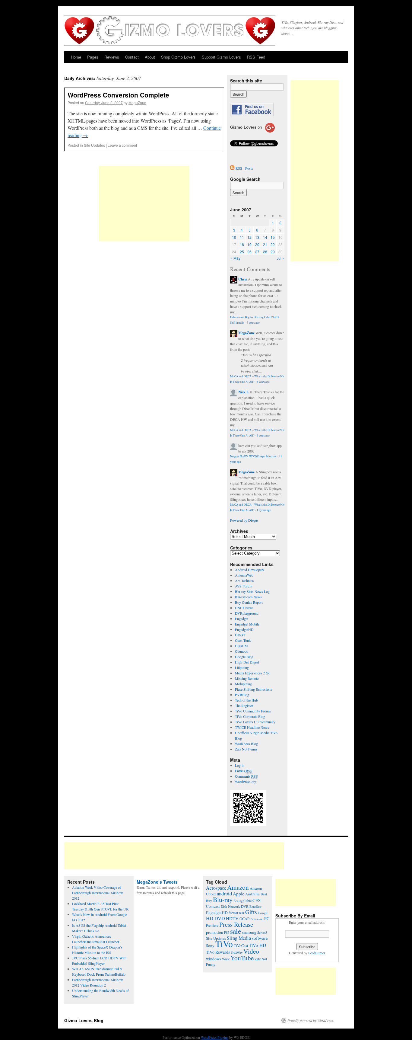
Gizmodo (241, 651)
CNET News (244, 607)
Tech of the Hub (246, 700)
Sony (210, 945)
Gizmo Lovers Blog (83, 1020)
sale (235, 931)
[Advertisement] (144, 203)
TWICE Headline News (252, 727)
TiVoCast (241, 945)
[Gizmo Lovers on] (252, 132)
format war (236, 912)
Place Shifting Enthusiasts (253, 689)
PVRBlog (242, 694)
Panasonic (256, 919)
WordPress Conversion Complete (118, 94)
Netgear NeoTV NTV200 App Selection (253, 456)
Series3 (262, 932)
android (224, 893)
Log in (239, 765)
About (150, 57)
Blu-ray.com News (248, 596)
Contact (132, 57)
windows (213, 959)
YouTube (242, 958)
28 (265, 251)
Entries (243, 770)
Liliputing (242, 667)
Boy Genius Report (249, 602)
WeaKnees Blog (246, 743)
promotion (214, 932)
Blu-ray (223, 899)
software (260, 938)
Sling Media (239, 938)
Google (263, 912)
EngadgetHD (244, 629)
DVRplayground (246, 613)
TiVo (224, 943)
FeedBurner (316, 952)
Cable (247, 900)
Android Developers (249, 569)
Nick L (243, 392)
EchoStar (255, 906)
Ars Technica (244, 580)
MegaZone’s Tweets (157, 882)
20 (257, 244)
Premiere (212, 925)
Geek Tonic (243, 640)
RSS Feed (256, 57)
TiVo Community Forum (253, 711)
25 (242, 251)
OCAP (244, 918)
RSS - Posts (244, 168)
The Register (244, 705)
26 (249, 251)
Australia (252, 894)
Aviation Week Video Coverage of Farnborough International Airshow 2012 (97, 893)
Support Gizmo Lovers (221, 57)
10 (234, 237)
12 (249, 237)
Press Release (236, 924)
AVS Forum (243, 586)
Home (76, 57)
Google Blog (244, 656)
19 (249, 244)
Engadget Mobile (247, 624)
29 (273, 251)
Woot (226, 958)
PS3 (226, 932)
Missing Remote (246, 678)
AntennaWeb (244, 575)
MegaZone (137, 102)
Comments (246, 776)
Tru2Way (236, 952)
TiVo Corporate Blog (250, 716)
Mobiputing (243, 683)
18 (242, 244)
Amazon (238, 887)
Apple (238, 894)
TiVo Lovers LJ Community (255, 721)
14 (265, 237)
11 (242, 237)
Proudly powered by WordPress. (310, 1020)
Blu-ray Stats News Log (252, 591)
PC (266, 918)
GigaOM (241, 645)
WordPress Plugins (214, 1037)
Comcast (213, 906)
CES (256, 900)
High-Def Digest (247, 662)
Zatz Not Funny (246, 749)
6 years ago (263, 382)
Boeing (237, 901)
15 (273, 237)
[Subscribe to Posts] (232, 168)
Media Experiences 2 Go (252, 672)
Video (251, 951)
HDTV (232, 918)
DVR (245, 906)
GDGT (240, 634)
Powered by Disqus (244, 520)
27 (257, 251)
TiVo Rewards (218, 952)
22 (273, 244)
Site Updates (94, 145)
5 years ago (253, 323)
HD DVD (215, 918)
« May (235, 258)
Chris (242, 279)
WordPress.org (245, 781)
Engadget (241, 618)
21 (265, 244)
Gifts (251, 912)
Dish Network (230, 906)
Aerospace (216, 888)
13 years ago (264, 510)
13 (257, 237)
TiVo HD (257, 945)
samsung (249, 932)
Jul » (280, 258)
